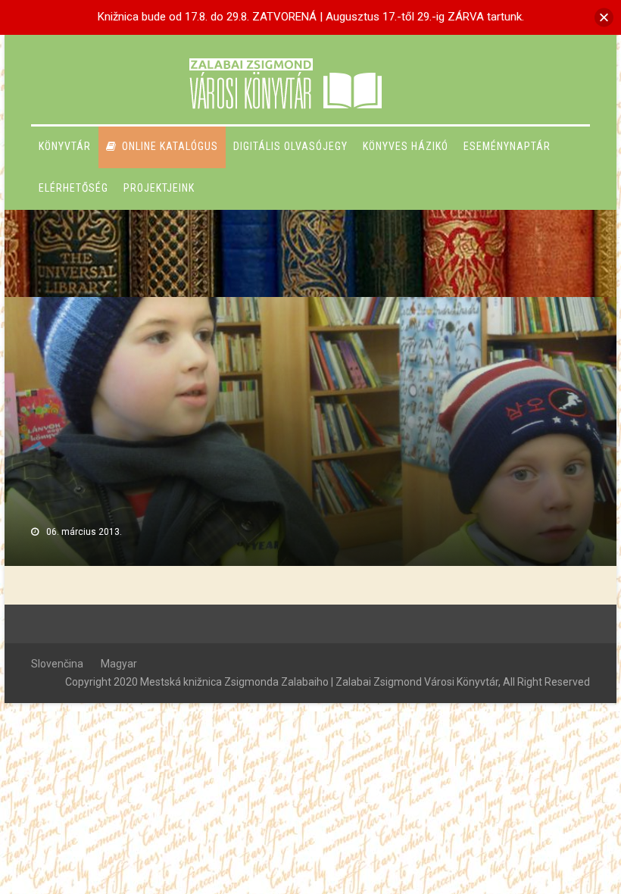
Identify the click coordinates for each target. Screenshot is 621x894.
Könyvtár (65, 146)
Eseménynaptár (507, 146)
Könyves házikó (405, 146)
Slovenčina (57, 664)
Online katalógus (170, 146)
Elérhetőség (73, 188)
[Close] (603, 17)
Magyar (119, 664)
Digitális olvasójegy (290, 146)
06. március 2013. (84, 532)
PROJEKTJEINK (159, 188)
